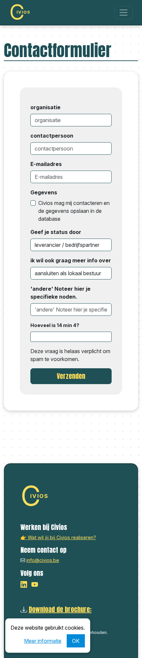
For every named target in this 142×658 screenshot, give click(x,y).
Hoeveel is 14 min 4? (54, 325)
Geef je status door (55, 232)
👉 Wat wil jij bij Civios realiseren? (58, 537)
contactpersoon (51, 135)
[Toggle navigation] (123, 12)
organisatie (45, 107)
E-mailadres (46, 164)
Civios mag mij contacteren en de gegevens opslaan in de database (74, 211)
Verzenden (71, 376)
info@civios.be (42, 560)
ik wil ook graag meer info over (70, 260)
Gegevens (43, 192)
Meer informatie (42, 641)
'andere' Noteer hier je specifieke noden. (60, 292)
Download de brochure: (60, 609)
